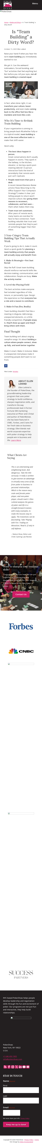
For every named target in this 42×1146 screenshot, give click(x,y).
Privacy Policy (24, 1118)
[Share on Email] (28, 365)
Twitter (16, 1066)
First (5, 1085)
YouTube (24, 1066)
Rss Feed (5, 1066)
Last (5, 1096)
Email (27, 1066)
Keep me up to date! (16, 1124)
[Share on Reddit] (24, 365)
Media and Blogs (15, 22)
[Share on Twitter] (10, 365)
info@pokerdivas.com (12, 1059)
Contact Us (21, 594)
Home (6, 22)
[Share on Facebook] (5, 365)
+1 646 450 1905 (10, 1056)
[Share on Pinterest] (19, 365)
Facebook (9, 1066)
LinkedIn (20, 1066)
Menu (35, 3)
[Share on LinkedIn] (15, 365)
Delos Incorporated (26, 1142)
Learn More (16, 440)
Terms (36, 1140)
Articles (15, 371)
